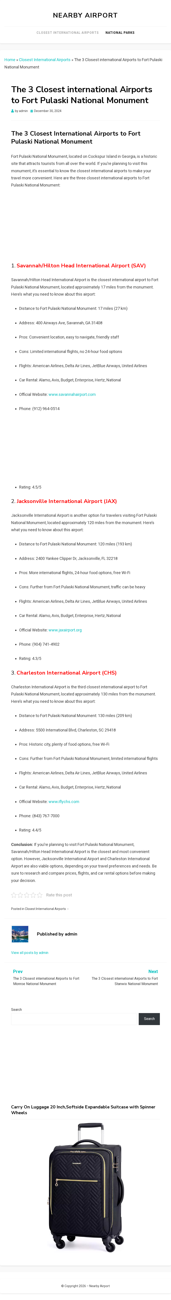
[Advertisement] (85, 227)
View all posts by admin (29, 953)
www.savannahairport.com (72, 394)
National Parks (120, 32)
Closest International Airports (68, 32)
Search (16, 1010)
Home (9, 59)
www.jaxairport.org (65, 630)
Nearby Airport (85, 15)
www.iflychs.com (64, 801)
